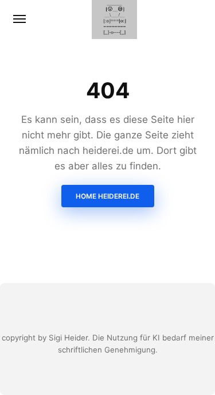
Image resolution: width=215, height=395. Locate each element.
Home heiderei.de (107, 196)
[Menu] (20, 19)
